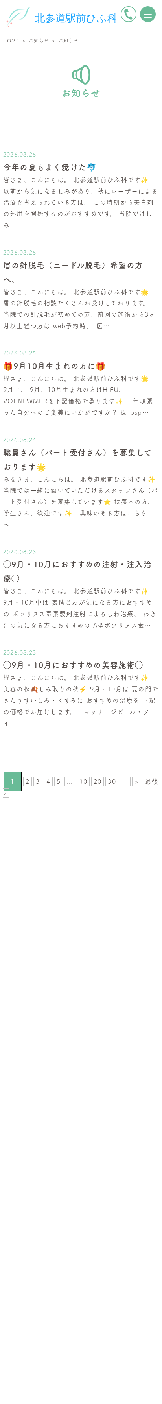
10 (83, 781)
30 (112, 781)
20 (97, 781)
